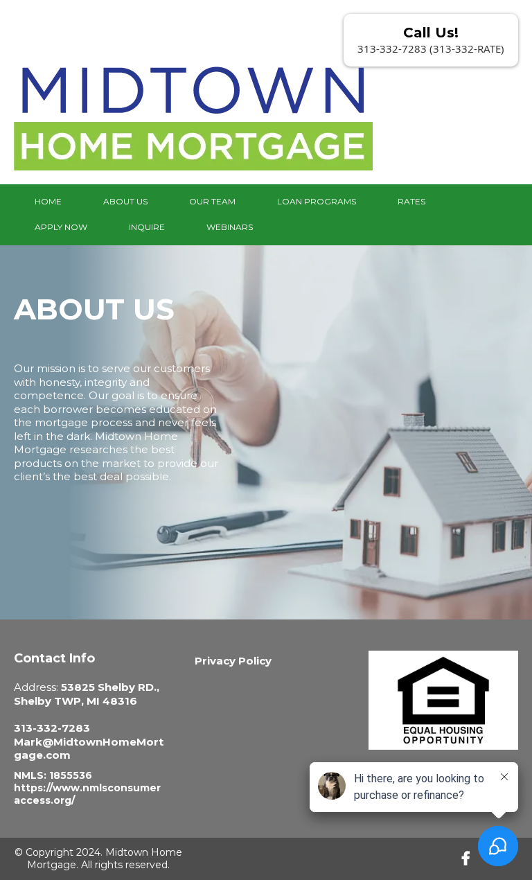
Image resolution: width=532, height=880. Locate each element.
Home (48, 201)
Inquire (147, 227)
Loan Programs (316, 201)
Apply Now (61, 227)
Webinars (229, 227)
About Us (125, 201)
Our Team (212, 201)
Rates (411, 201)
